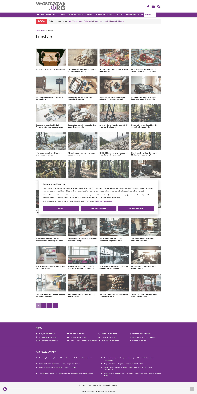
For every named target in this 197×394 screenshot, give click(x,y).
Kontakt (82, 385)
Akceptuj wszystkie (136, 208)
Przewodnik (131, 14)
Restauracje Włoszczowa (110, 341)
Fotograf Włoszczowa (78, 337)
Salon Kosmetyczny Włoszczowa (144, 337)
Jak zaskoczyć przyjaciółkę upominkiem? (50, 69)
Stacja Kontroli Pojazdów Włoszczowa (84, 341)
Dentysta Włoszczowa (46, 334)
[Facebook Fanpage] (147, 6)
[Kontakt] (153, 6)
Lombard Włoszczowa (109, 334)
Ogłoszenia (71, 14)
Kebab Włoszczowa (139, 341)
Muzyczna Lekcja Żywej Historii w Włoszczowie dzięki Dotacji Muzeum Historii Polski (132, 374)
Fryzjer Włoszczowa (108, 337)
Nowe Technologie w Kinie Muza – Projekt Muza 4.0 (57, 367)
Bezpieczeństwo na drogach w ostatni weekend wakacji (124, 364)
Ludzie (140, 14)
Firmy (63, 14)
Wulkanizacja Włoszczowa (48, 341)
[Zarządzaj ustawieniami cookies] (5, 389)
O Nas (89, 385)
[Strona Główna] (38, 15)
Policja (55, 14)
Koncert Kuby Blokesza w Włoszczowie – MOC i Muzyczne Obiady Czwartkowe (128, 368)
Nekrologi (100, 14)
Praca (80, 14)
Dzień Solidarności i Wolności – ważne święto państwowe (59, 364)
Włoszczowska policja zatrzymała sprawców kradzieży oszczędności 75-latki (66, 373)
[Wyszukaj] (158, 6)
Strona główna (40, 31)
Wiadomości (46, 14)
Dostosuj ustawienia (98, 208)
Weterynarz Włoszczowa (47, 337)
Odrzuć (61, 208)
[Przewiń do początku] (192, 389)
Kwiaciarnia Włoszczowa (141, 334)
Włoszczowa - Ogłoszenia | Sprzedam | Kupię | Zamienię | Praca (98, 21)
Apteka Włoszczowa (77, 334)
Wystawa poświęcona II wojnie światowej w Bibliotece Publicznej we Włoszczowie (128, 359)
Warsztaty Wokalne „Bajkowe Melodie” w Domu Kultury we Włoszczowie (65, 358)
